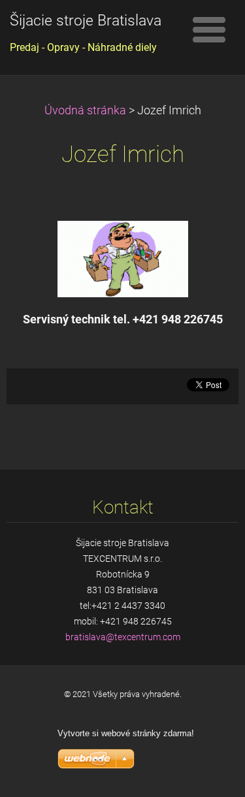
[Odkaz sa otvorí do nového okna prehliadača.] (122, 258)
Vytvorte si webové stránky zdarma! (125, 733)
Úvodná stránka (85, 110)
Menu (209, 29)
